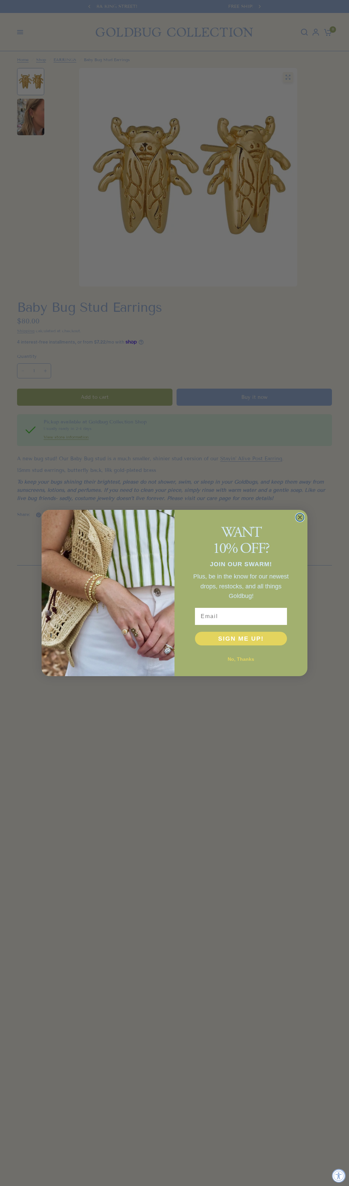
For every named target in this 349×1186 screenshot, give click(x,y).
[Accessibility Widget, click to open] (339, 1176)
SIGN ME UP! (241, 638)
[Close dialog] (300, 517)
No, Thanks (241, 659)
